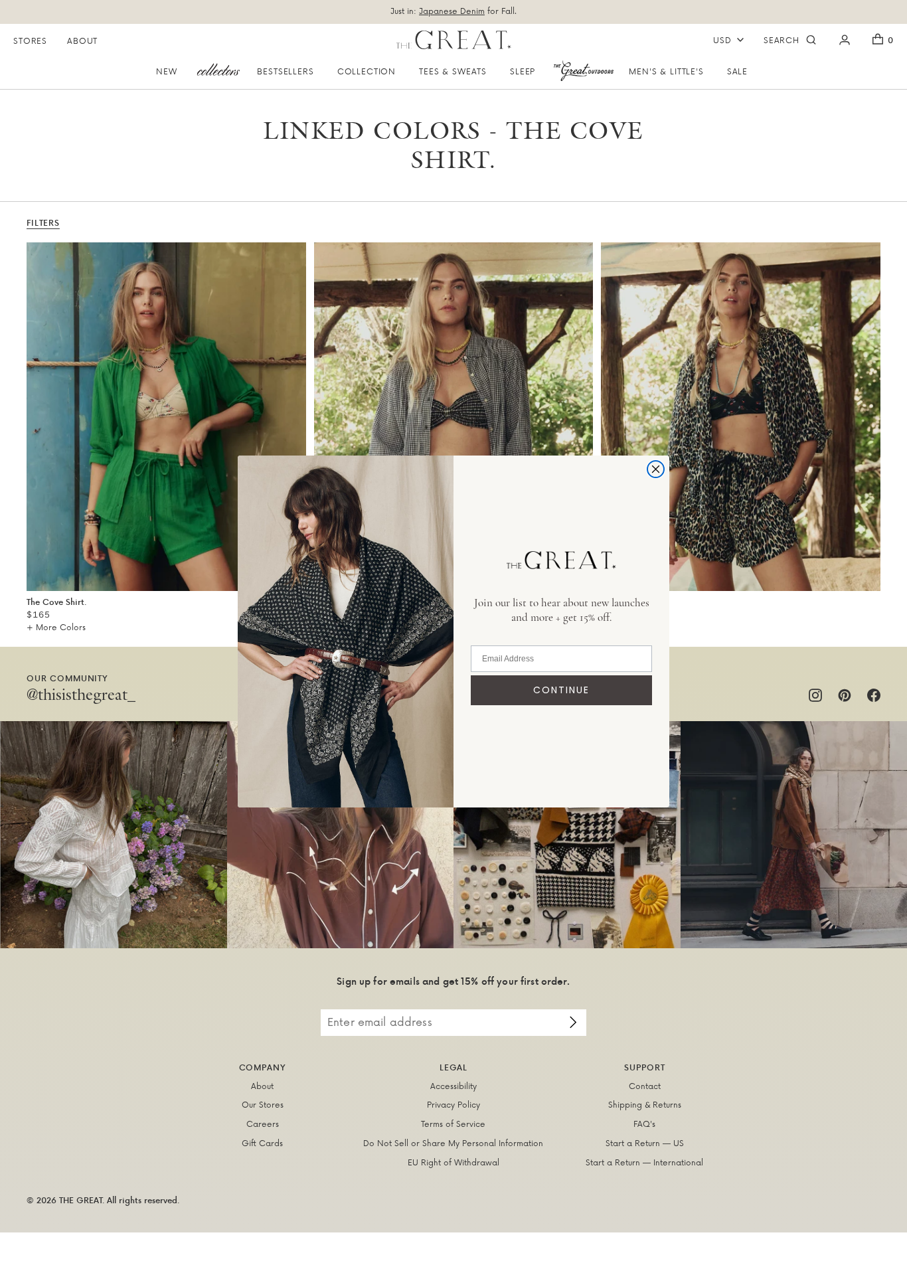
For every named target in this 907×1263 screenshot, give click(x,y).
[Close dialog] (655, 469)
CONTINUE (561, 690)
